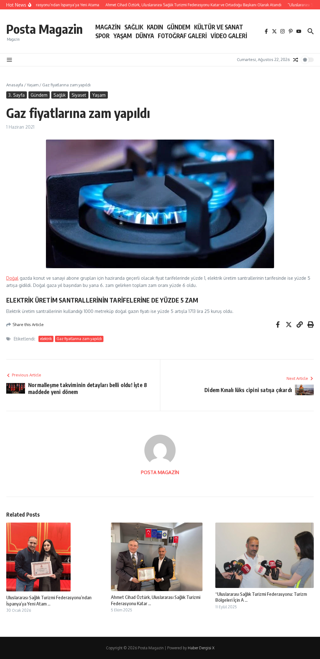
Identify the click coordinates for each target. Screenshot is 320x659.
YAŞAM (122, 35)
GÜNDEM (178, 27)
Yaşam (32, 84)
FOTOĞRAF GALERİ (182, 35)
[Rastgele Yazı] (295, 59)
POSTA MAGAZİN (160, 472)
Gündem (39, 95)
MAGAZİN (108, 27)
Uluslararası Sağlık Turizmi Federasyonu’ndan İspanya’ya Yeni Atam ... (49, 600)
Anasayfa (14, 84)
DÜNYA (145, 35)
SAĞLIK (133, 27)
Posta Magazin (44, 29)
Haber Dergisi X (201, 648)
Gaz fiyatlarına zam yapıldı (79, 338)
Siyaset (79, 95)
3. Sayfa (16, 95)
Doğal (12, 278)
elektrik (46, 338)
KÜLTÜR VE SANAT (218, 27)
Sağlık (59, 95)
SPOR (102, 35)
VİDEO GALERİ (229, 35)
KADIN (155, 27)
